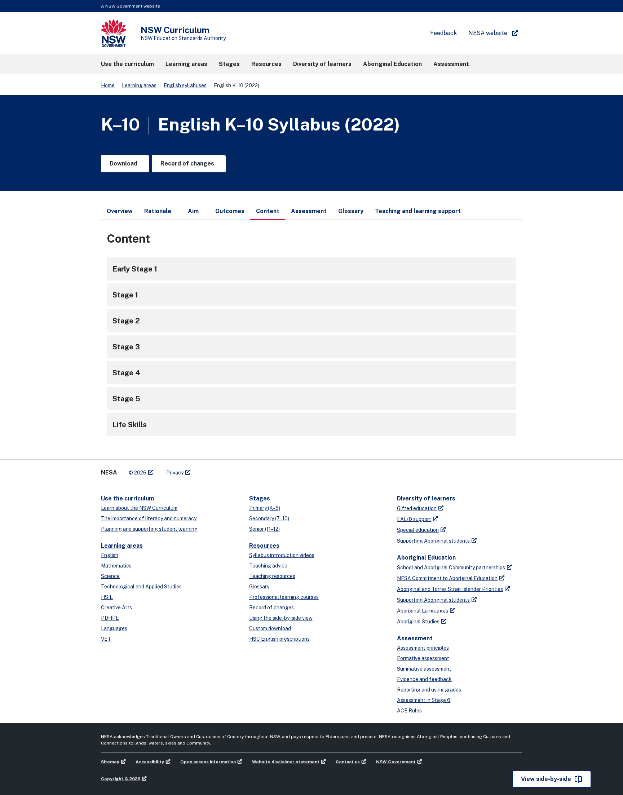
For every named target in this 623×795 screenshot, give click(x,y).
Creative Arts (116, 607)
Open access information (208, 761)
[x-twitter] (204, 469)
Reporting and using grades (429, 690)
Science (110, 576)
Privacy (175, 473)
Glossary (259, 586)
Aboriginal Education (426, 557)
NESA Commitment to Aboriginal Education (447, 578)
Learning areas (139, 85)
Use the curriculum (127, 498)
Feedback (443, 33)
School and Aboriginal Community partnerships (451, 567)
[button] (127, 64)
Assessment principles (423, 648)
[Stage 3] (311, 346)
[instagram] (225, 469)
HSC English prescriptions (279, 639)
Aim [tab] (193, 211)
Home (108, 85)
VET (106, 639)
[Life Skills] (311, 424)
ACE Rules (409, 711)
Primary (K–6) (264, 508)
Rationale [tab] (157, 211)
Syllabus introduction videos (281, 555)
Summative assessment (424, 669)
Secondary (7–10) (269, 518)
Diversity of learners (426, 498)
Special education (418, 530)
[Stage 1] (311, 294)
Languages (114, 628)
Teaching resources (272, 576)
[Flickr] (233, 469)
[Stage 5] (311, 398)
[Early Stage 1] (311, 269)
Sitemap (110, 761)
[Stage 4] (311, 372)
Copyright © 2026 (120, 778)
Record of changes (271, 607)
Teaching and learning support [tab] (418, 211)
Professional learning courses (284, 597)
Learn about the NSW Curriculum (139, 508)
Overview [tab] (120, 211)
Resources (264, 545)
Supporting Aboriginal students (433, 541)
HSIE (107, 597)
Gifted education (417, 508)
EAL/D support (414, 519)
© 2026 (137, 473)
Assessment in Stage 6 (423, 700)
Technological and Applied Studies (141, 586)
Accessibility (150, 761)
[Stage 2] (311, 320)
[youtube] (218, 469)
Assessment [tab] (309, 211)
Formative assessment (423, 658)
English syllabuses (185, 85)
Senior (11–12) (264, 529)
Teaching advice (268, 566)
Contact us (348, 761)
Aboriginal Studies (418, 621)
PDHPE (110, 618)
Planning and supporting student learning (149, 529)
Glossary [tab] (350, 211)
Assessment (415, 638)
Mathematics (116, 566)
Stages (259, 498)
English (109, 555)
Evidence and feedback (424, 679)
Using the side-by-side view (281, 618)
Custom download (270, 628)
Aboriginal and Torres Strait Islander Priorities (450, 589)
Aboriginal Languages (422, 611)
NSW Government (396, 761)
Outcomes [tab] (229, 211)
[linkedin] (211, 469)
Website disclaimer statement (285, 761)
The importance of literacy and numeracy (148, 518)
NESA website (487, 33)
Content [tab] (267, 211)
